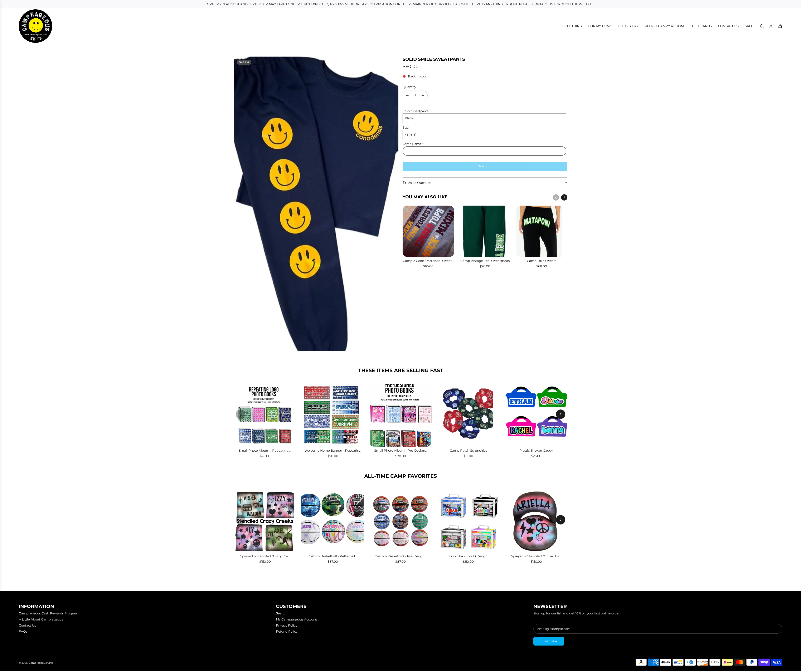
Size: (406, 127)
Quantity (409, 87)
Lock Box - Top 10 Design (468, 556)
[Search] (761, 26)
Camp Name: (412, 144)
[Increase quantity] (422, 95)
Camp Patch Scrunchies (468, 450)
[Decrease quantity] (407, 95)
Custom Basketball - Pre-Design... (400, 556)
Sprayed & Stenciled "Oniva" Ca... (536, 556)
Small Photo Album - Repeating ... (265, 450)
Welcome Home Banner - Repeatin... (333, 450)
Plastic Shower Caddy (536, 450)
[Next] (564, 197)
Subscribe (549, 641)
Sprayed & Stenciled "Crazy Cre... (265, 556)
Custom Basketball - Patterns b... (332, 556)
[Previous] (556, 197)
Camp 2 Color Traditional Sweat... (428, 261)
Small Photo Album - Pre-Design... (400, 450)
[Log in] (771, 26)
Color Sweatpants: (416, 111)
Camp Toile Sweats (541, 261)
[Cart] (780, 26)
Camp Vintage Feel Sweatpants (485, 261)
